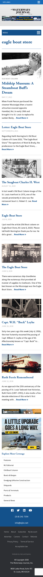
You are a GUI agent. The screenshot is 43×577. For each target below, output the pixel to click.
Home (6, 532)
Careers (17, 536)
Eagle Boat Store (12, 216)
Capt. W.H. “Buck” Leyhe (21, 308)
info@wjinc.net (21, 523)
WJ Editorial (9, 465)
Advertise (7, 536)
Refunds (34, 536)
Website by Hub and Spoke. (21, 554)
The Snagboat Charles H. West (21, 168)
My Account (32, 532)
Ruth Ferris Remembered (21, 363)
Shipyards (8, 485)
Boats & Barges (10, 475)
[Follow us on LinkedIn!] (24, 510)
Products (7, 495)
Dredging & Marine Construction (17, 480)
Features (7, 460)
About (13, 532)
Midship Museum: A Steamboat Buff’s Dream (21, 68)
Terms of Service (27, 541)
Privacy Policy (12, 541)
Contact (25, 536)
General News (9, 500)
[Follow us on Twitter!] (18, 510)
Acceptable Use (21, 546)
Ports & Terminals (11, 490)
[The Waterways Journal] (21, 11)
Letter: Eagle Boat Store (16, 127)
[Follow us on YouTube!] (30, 510)
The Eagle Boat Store (21, 253)
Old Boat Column (10, 78)
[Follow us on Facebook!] (12, 510)
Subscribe (22, 532)
